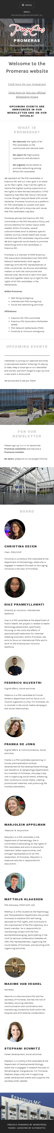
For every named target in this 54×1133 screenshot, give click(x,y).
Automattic (39, 1128)
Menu (28, 5)
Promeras (27, 40)
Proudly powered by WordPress (27, 1124)
